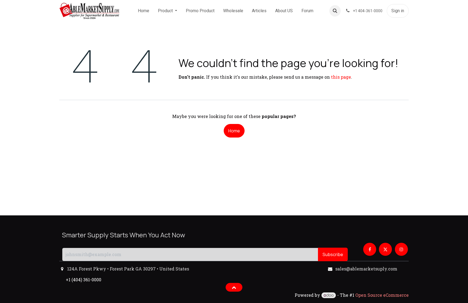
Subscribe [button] (333, 254)
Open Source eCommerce (382, 295)
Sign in (397, 10)
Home (234, 131)
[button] (335, 11)
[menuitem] (144, 10)
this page (341, 77)
